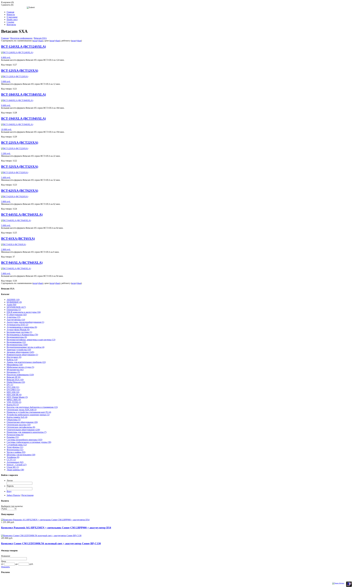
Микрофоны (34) (15, 364)
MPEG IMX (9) (14, 399)
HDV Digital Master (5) (17, 397)
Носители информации (21, 38)
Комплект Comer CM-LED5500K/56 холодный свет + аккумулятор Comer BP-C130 (51, 543)
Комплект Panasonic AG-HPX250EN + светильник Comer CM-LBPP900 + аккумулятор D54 (56, 527)
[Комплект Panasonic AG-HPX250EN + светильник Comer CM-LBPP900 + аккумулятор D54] (45, 520)
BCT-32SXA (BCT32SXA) (19, 166)
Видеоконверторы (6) (17, 337)
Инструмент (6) (14, 357)
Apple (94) (11, 304)
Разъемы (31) (13, 437)
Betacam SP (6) (13, 377)
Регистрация (27, 495)
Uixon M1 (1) (13, 467)
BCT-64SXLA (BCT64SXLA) (22, 214)
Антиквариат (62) (15, 462)
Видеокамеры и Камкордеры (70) (22, 334)
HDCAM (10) (13, 392)
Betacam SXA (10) (15, 379)
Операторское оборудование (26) (22, 422)
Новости (11, 14)
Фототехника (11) (15, 449)
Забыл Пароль (13, 495)
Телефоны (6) (13, 457)
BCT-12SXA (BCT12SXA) (19, 70)
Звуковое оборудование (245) (20, 352)
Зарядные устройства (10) (19, 349)
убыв (40, 40)
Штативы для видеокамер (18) (21, 454)
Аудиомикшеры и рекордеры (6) (22, 327)
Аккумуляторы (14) (16, 319)
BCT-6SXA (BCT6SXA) (18, 238)
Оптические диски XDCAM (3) (21, 409)
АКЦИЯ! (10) (13, 299)
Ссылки (10, 22)
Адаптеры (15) (13, 317)
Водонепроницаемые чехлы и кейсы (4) (25, 347)
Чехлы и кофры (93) (16, 452)
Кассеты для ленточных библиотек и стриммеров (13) (32, 407)
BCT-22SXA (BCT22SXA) (19, 142)
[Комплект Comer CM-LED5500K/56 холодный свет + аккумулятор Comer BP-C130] (41, 535)
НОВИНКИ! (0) (14, 302)
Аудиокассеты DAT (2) (17, 324)
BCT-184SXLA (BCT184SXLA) (23, 94)
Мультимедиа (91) (15, 369)
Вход (9, 491)
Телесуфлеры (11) (15, 447)
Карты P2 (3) (13, 404)
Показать (5, 567)
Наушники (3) (13, 372)
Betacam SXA (40, 38)
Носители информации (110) (20, 374)
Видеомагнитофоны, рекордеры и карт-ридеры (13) (31, 339)
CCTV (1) (11, 459)
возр (35, 40)
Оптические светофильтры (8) (21, 427)
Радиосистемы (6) (15, 434)
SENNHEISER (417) (16, 307)
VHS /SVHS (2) (14, 402)
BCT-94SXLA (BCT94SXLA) (22, 262)
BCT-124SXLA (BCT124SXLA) (23, 46)
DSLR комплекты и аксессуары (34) (24, 312)
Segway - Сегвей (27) (16, 464)
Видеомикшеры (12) (16, 342)
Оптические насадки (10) (19, 424)
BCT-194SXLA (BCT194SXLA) (23, 118)
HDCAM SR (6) (14, 394)
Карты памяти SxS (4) (17, 417)
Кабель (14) (12, 359)
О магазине (12, 17)
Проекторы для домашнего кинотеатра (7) (26, 432)
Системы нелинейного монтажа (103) (24, 439)
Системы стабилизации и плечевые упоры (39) (29, 442)
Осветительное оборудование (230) (23, 429)
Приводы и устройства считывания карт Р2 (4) (29, 412)
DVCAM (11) (13, 387)
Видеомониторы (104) (17, 344)
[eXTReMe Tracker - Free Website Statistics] (349, 586)
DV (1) (10, 384)
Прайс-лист (12, 19)
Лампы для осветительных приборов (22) (26, 362)
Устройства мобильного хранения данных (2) (28, 414)
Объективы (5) (14, 419)
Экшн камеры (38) (15, 469)
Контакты (11, 24)
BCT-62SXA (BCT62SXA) (19, 190)
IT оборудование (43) (17, 314)
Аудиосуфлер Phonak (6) (18, 329)
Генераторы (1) (14, 309)
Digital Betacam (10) (16, 382)
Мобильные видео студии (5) (20, 367)
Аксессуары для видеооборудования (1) (25, 322)
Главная (10, 12)
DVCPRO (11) (13, 389)
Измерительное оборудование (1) (22, 354)
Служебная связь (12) (17, 444)
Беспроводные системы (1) (19, 332)
